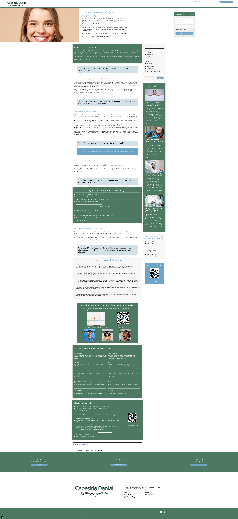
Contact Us (198, 464)
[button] (1, 517)
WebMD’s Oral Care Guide (85, 410)
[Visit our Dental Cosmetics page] (125, 340)
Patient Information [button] (198, 5)
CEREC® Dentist (150, 241)
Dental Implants (149, 56)
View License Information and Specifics (95, 429)
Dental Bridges (149, 52)
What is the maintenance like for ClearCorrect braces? (89, 204)
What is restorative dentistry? (83, 212)
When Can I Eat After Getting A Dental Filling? (154, 141)
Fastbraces (148, 245)
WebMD (82, 50)
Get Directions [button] (39, 464)
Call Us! (227, 1)
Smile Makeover (149, 61)
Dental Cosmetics (150, 68)
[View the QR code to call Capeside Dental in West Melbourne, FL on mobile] (154, 278)
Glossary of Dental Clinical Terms (99, 406)
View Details (86, 434)
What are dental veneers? (82, 220)
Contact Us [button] (229, 5)
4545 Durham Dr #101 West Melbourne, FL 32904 (207, 1)
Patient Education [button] (215, 5)
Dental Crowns (149, 54)
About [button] (191, 5)
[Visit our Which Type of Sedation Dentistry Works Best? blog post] (154, 172)
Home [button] (186, 5)
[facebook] (161, 512)
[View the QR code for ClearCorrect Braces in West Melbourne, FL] (123, 324)
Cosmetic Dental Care (151, 243)
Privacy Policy (75, 512)
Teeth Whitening (150, 63)
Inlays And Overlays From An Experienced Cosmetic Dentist (153, 104)
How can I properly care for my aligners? (85, 196)
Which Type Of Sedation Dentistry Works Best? (154, 175)
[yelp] (164, 512)
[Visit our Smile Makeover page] (107, 340)
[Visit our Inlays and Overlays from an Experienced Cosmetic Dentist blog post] (154, 100)
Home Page (101, 408)
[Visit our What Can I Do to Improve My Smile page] (89, 340)
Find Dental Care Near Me (152, 256)
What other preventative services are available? (87, 210)
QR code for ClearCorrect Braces (80, 447)
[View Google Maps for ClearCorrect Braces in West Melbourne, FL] (96, 326)
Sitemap (79, 512)
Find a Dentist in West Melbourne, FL (154, 71)
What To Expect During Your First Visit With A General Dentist (153, 210)
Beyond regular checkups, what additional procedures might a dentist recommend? (96, 215)
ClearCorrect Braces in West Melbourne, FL (123, 151)
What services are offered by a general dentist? (87, 217)
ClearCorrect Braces (83, 444)
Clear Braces (149, 50)
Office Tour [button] (222, 5)
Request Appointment (119, 464)
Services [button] (207, 5)
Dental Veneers (149, 59)
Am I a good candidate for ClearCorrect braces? (87, 194)
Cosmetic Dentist (150, 66)
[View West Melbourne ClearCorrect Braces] (39, 41)
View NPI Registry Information (105, 432)
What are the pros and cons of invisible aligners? (87, 201)
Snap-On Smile (149, 248)
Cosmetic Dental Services (152, 254)
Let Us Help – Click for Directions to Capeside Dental (96, 327)
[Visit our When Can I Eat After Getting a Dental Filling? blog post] (154, 138)
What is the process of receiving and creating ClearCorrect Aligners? (92, 199)
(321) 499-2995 (85, 36)
